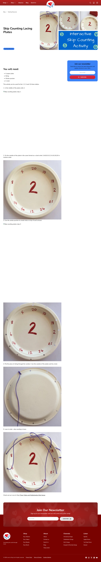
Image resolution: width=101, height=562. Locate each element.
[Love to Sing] (50, 5)
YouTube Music (88, 542)
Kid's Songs (67, 542)
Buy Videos (26, 539)
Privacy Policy (29, 557)
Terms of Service (37, 557)
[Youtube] (97, 558)
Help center (46, 548)
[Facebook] (86, 558)
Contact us (46, 539)
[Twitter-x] (91, 558)
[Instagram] (89, 558)
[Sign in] (96, 3)
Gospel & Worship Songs (70, 545)
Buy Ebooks (26, 542)
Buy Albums (26, 536)
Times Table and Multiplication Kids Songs (32, 495)
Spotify (85, 536)
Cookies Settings (47, 557)
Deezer (85, 545)
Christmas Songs (68, 536)
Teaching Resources (12, 12)
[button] (93, 3)
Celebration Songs (68, 539)
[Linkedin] (94, 558)
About (45, 536)
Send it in (46, 542)
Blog (4, 12)
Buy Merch (26, 545)
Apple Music (87, 539)
